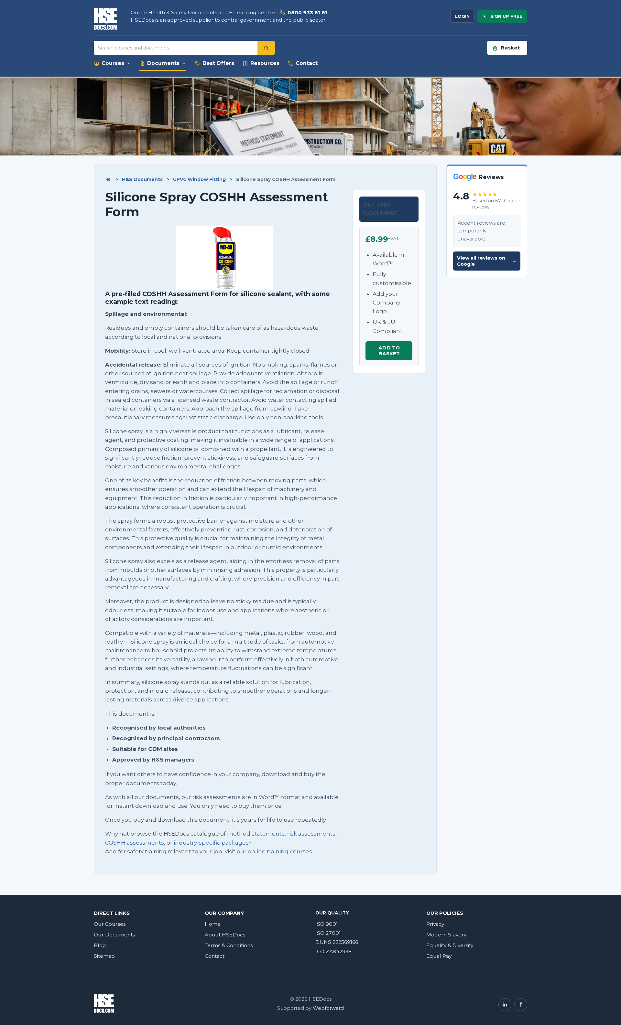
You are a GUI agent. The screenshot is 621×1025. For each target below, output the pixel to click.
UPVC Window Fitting (199, 179)
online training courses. (280, 851)
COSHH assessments (134, 842)
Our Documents (114, 935)
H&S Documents (142, 179)
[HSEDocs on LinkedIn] (504, 1004)
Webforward (328, 1008)
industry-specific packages (211, 842)
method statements (256, 833)
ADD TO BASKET (389, 351)
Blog (100, 945)
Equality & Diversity (449, 945)
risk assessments (311, 833)
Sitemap (104, 956)
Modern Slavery (446, 935)
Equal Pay (439, 956)
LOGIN (462, 16)
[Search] (266, 48)
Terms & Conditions (229, 945)
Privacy (435, 924)
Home (213, 924)
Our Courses (109, 924)
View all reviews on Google (487, 261)
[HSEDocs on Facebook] (520, 1004)
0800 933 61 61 (307, 12)
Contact (214, 956)
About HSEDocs (225, 935)
